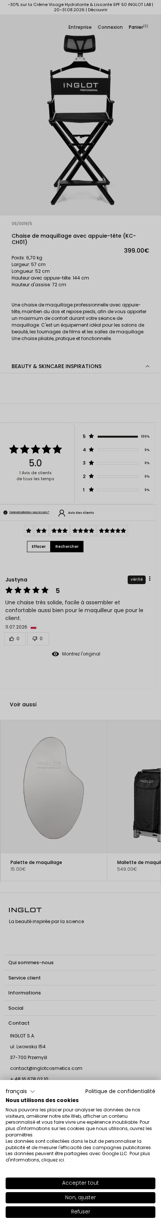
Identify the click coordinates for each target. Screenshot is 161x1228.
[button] (20, 1091)
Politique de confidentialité (120, 1091)
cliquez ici (52, 1160)
